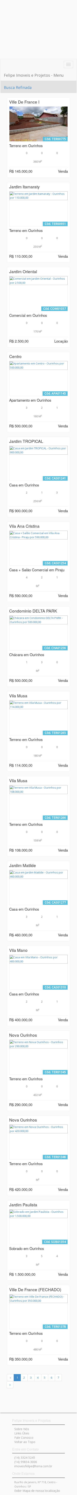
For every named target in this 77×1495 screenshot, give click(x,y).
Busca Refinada (18, 87)
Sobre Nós (21, 1429)
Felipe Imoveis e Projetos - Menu (34, 75)
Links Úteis (21, 1433)
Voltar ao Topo (24, 1442)
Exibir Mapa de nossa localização (37, 1491)
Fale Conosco (23, 1438)
